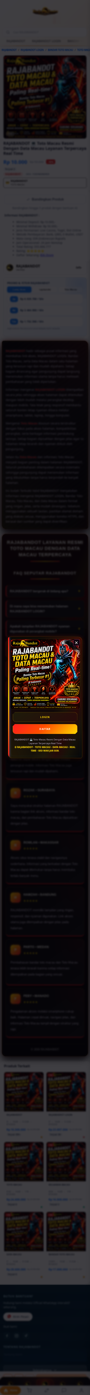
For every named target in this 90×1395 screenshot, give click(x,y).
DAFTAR (44, 729)
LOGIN (45, 717)
